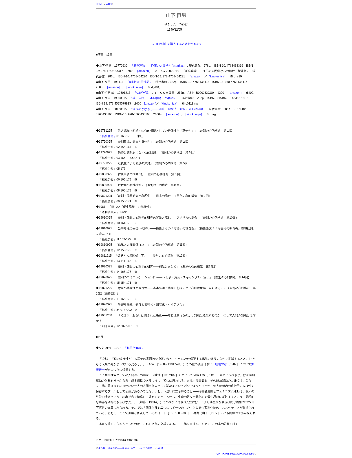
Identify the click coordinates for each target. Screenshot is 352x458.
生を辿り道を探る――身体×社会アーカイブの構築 (125, 448)
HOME (99, 4)
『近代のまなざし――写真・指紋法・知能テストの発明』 (168, 109)
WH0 (160, 448)
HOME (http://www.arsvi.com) (238, 453)
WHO (109, 4)
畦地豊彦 (221, 364)
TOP (217, 453)
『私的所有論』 (134, 347)
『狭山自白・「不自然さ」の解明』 (153, 98)
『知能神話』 (142, 92)
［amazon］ (143, 70)
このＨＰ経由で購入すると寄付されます (176, 43)
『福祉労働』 (107, 136)
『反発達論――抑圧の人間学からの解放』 (158, 65)
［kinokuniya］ (217, 76)
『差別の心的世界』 (139, 81)
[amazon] (150, 103)
